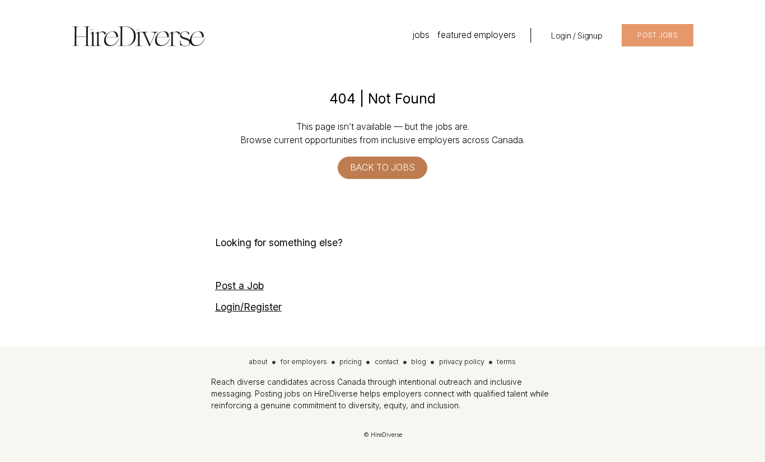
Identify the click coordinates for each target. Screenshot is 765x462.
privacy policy (461, 361)
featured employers (476, 35)
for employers (304, 361)
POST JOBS (657, 35)
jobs (421, 35)
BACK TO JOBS (382, 167)
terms (506, 361)
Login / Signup (576, 35)
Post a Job (239, 285)
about (258, 361)
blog (418, 361)
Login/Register (248, 307)
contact (387, 361)
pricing (350, 361)
